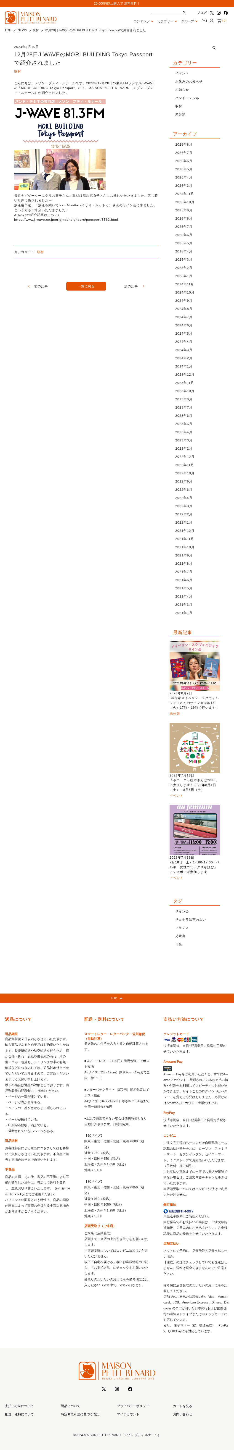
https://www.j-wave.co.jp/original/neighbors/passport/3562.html (66, 219)
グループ (187, 21)
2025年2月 (183, 268)
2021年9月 (183, 555)
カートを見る (182, 1406)
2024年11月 (184, 284)
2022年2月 (183, 514)
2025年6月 (183, 235)
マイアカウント (128, 1414)
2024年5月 (183, 333)
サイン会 (182, 911)
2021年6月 (183, 580)
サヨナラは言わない (190, 919)
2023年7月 (183, 407)
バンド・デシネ (187, 98)
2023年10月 (184, 391)
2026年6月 (183, 161)
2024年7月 (183, 317)
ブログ (202, 12)
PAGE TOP (224, 1402)
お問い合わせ (182, 1414)
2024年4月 (183, 341)
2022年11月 (184, 465)
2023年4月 (183, 432)
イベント (182, 73)
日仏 (178, 944)
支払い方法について (19, 1406)
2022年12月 (184, 457)
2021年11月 (184, 539)
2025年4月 (183, 251)
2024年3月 (183, 350)
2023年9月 (183, 399)
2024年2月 (183, 358)
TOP (8, 30)
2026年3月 (183, 185)
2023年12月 (184, 374)
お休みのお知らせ (189, 81)
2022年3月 (183, 506)
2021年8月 (183, 563)
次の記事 (131, 286)
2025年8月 (183, 218)
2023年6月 (183, 415)
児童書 (180, 936)
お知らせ (182, 90)
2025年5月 (183, 243)
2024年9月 (183, 300)
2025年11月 (184, 194)
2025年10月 (184, 202)
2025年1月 (183, 276)
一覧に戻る (86, 286)
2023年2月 (183, 448)
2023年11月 (184, 383)
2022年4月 (183, 498)
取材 (35, 30)
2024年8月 (183, 309)
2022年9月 (183, 481)
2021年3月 (183, 604)
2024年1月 (183, 366)
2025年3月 (183, 259)
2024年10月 (184, 292)
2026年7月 (183, 153)
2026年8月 (183, 144)
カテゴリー (165, 21)
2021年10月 (184, 547)
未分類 (180, 114)
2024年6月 (183, 325)
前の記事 (41, 286)
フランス (182, 928)
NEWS (22, 30)
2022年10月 (184, 473)
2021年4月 (183, 596)
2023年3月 (183, 440)
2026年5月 (183, 169)
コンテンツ (142, 21)
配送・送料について (19, 1414)
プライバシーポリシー (133, 1406)
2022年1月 (183, 522)
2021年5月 (183, 588)
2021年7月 (183, 572)
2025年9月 (183, 210)
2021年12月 (184, 530)
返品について (70, 1406)
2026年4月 (183, 177)
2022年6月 (183, 489)
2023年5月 (183, 424)
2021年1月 (183, 613)
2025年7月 (183, 226)
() (224, 20)
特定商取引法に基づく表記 (80, 1414)
